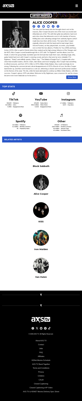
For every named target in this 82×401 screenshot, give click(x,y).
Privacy (41, 372)
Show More (72, 77)
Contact (41, 344)
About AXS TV (41, 341)
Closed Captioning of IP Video (41, 388)
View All (25, 139)
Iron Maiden (41, 249)
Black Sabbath (41, 166)
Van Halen (41, 277)
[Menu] (76, 5)
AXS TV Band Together (41, 364)
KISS (41, 221)
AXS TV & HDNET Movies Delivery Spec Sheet (41, 392)
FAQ (41, 352)
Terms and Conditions (41, 368)
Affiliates (41, 356)
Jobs (41, 348)
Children (41, 376)
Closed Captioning (41, 384)
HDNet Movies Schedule (41, 360)
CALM (41, 380)
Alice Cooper (41, 194)
